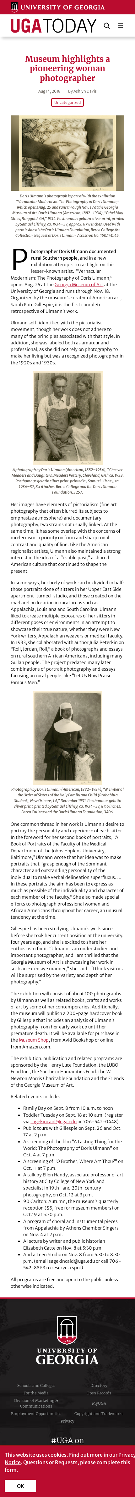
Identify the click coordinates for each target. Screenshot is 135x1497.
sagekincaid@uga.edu (53, 1121)
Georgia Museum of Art (79, 284)
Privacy (67, 1421)
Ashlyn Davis (85, 91)
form (11, 1470)
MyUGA (99, 1403)
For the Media (36, 1393)
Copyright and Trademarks (98, 1413)
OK (20, 1486)
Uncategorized (67, 102)
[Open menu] (120, 25)
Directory (98, 1385)
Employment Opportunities (36, 1413)
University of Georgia (67, 1340)
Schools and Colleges (36, 1385)
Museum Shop (34, 1040)
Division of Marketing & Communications (36, 1403)
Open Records (99, 1393)
